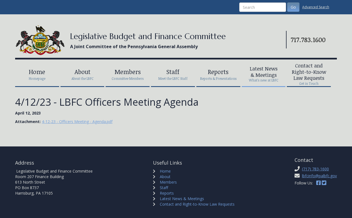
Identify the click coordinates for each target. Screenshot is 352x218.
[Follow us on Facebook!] (318, 183)
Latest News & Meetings (182, 198)
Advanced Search (315, 7)
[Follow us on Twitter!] (324, 183)
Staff (164, 187)
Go (293, 7)
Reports (167, 193)
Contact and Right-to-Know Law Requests (197, 204)
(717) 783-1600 (315, 168)
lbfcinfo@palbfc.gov (319, 175)
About (165, 176)
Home (165, 171)
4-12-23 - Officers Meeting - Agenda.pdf (77, 121)
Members (168, 182)
